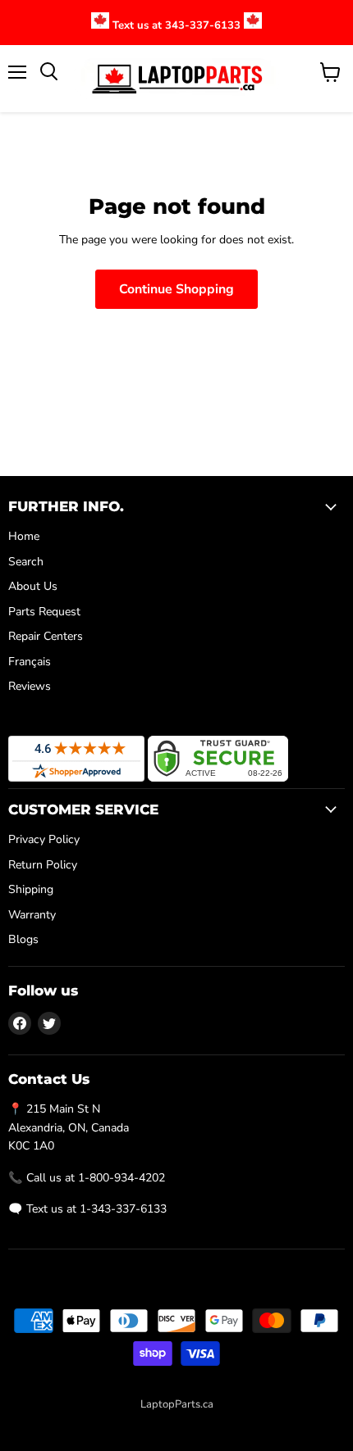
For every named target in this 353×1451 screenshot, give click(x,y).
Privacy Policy (44, 839)
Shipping (30, 889)
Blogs (23, 939)
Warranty (32, 915)
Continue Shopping (176, 289)
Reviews (29, 686)
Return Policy (42, 865)
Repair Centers (45, 636)
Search (26, 561)
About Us (32, 586)
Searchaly (212, 1421)
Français (29, 661)
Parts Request (44, 611)
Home (23, 536)
